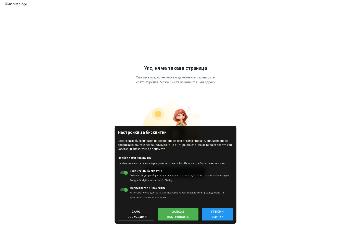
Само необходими (136, 214)
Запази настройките (178, 214)
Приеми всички (217, 214)
